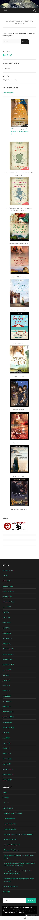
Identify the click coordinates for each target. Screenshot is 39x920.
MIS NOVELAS (8, 808)
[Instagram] (10, 55)
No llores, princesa (10, 829)
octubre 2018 (7, 722)
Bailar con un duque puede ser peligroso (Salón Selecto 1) (19, 131)
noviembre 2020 (8, 591)
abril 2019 (6, 691)
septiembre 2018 (8, 727)
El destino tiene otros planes (13, 813)
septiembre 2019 (8, 664)
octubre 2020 (7, 596)
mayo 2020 (6, 622)
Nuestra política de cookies (17, 912)
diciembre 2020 (8, 586)
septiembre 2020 (8, 602)
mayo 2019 (6, 685)
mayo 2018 (6, 743)
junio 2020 (6, 617)
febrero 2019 (7, 701)
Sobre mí (6, 797)
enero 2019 (6, 706)
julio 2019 (6, 675)
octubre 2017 (7, 780)
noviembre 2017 (8, 774)
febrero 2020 (7, 638)
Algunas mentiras (9, 818)
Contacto (7, 803)
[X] (7, 55)
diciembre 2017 (8, 769)
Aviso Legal (6, 891)
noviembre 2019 (8, 654)
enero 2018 (6, 764)
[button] (19, 159)
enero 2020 (6, 643)
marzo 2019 (7, 696)
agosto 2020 (7, 607)
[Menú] (5, 10)
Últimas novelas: (8, 93)
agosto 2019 (7, 670)
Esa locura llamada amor (12, 845)
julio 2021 (6, 575)
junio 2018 (6, 738)
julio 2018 (6, 732)
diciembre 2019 (8, 649)
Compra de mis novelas (10, 886)
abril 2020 (6, 628)
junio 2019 (6, 680)
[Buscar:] (12, 42)
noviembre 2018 (8, 717)
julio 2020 (6, 612)
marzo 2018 (7, 753)
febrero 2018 (7, 759)
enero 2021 (6, 581)
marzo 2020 (7, 633)
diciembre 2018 (8, 712)
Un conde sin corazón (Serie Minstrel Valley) (18, 834)
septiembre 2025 (8, 570)
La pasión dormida (10, 824)
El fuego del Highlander (11, 850)
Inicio (4, 792)
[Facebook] (4, 55)
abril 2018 (6, 748)
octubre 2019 (7, 659)
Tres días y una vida (10, 839)
